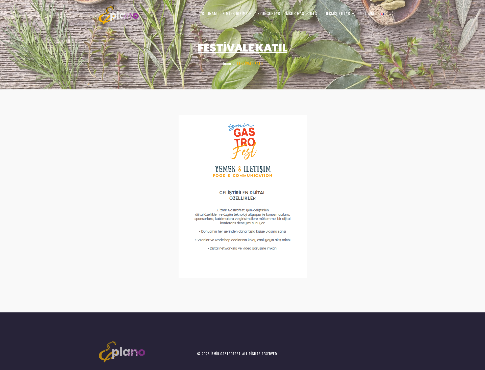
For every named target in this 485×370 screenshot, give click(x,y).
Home (226, 63)
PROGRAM (208, 13)
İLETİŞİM (367, 13)
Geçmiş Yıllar (338, 13)
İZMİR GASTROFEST (302, 13)
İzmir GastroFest (225, 353)
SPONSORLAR (268, 13)
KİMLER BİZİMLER (237, 13)
